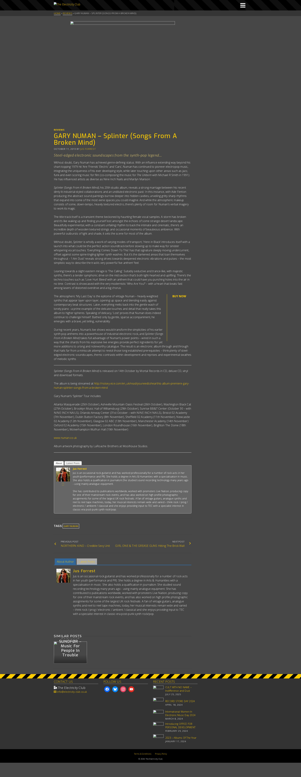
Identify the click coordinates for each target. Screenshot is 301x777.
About (59, 463)
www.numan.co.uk (65, 438)
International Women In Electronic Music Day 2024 (180, 713)
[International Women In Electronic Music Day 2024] (158, 715)
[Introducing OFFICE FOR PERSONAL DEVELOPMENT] (158, 727)
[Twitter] (63, 484)
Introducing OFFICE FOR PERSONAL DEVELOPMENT (180, 725)
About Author (65, 562)
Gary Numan (71, 526)
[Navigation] (242, 5)
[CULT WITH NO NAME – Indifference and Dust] (158, 691)
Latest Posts (73, 463)
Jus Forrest (88, 148)
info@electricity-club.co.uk (72, 691)
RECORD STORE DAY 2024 (180, 701)
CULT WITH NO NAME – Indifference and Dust (178, 689)
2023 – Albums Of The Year (180, 737)
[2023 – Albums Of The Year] (158, 739)
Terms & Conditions (142, 753)
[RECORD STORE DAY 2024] (158, 703)
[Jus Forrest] (63, 474)
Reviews (59, 129)
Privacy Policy (161, 753)
